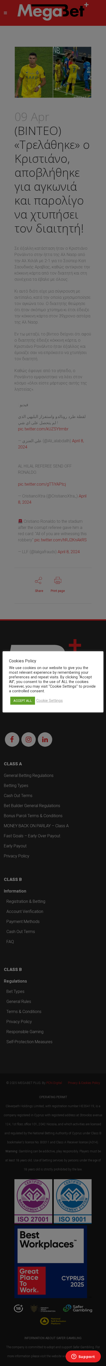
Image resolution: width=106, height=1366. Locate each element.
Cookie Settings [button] (49, 700)
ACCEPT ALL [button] (22, 701)
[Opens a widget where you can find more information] (83, 1357)
